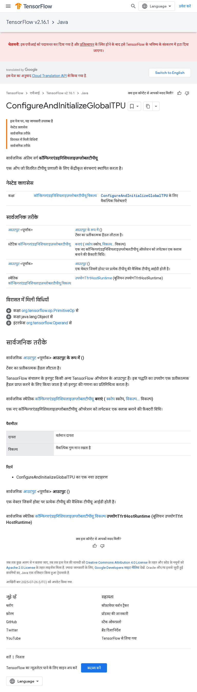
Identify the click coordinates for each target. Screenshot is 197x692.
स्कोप (89, 244)
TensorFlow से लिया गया (119, 638)
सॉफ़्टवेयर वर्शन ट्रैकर (115, 605)
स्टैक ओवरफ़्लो (111, 622)
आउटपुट (13, 230)
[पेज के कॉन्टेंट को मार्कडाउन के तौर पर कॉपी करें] (148, 106)
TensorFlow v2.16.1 (27, 22)
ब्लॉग (9, 605)
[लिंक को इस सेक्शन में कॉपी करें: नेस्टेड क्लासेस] (38, 184)
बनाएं (78, 244)
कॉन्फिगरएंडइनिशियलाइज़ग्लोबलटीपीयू (44, 244)
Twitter (12, 630)
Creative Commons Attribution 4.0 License (116, 562)
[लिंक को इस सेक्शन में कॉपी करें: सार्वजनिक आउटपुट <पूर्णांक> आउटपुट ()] (76, 492)
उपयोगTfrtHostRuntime (93, 278)
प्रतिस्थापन (87, 44)
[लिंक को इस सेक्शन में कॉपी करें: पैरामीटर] (22, 424)
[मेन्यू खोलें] (8, 6)
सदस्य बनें (94, 668)
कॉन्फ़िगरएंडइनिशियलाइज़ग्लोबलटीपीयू (64, 398)
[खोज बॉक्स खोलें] (133, 6)
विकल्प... (108, 244)
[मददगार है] (179, 93)
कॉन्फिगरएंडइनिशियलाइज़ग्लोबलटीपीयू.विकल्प (70, 516)
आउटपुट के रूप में (87, 230)
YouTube (13, 638)
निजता (20, 657)
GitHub (11, 622)
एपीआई (35, 93)
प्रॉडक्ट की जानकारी (115, 614)
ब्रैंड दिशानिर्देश (111, 630)
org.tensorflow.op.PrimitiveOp (48, 310)
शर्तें (8, 657)
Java (62, 22)
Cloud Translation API (49, 76)
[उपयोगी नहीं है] (187, 93)
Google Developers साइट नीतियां (117, 568)
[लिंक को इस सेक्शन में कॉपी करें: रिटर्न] (18, 467)
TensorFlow (14, 93)
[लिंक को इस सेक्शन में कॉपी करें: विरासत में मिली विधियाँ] (54, 300)
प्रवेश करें (185, 6)
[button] (42, 310)
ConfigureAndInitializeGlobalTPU (134, 195)
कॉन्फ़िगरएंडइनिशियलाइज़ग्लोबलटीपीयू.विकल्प (65, 196)
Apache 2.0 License (20, 568)
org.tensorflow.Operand (47, 322)
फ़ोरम (10, 614)
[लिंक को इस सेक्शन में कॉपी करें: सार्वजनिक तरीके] (43, 218)
